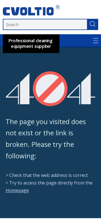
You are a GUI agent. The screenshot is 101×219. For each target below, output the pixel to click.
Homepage (17, 190)
